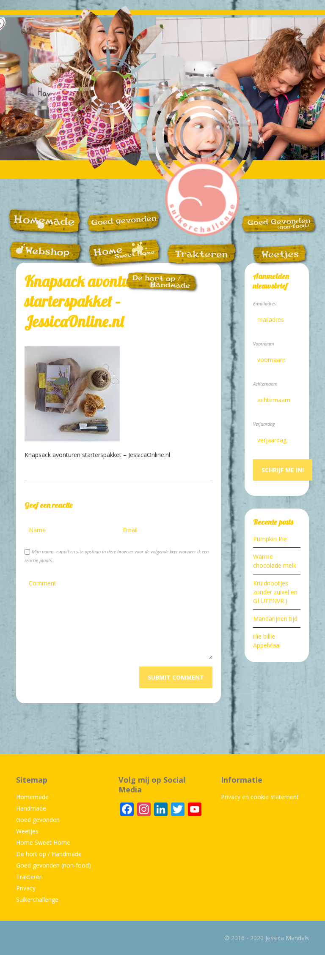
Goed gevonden (38, 820)
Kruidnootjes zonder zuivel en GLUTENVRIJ (275, 592)
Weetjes (27, 831)
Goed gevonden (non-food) (53, 865)
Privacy (26, 888)
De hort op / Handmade (49, 854)
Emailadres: (265, 303)
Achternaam (265, 384)
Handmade (31, 808)
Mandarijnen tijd (275, 619)
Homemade (32, 797)
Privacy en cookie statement (260, 797)
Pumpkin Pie (270, 539)
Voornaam (263, 343)
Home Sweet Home (43, 842)
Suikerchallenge (37, 899)
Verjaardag (264, 424)
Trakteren (29, 877)
